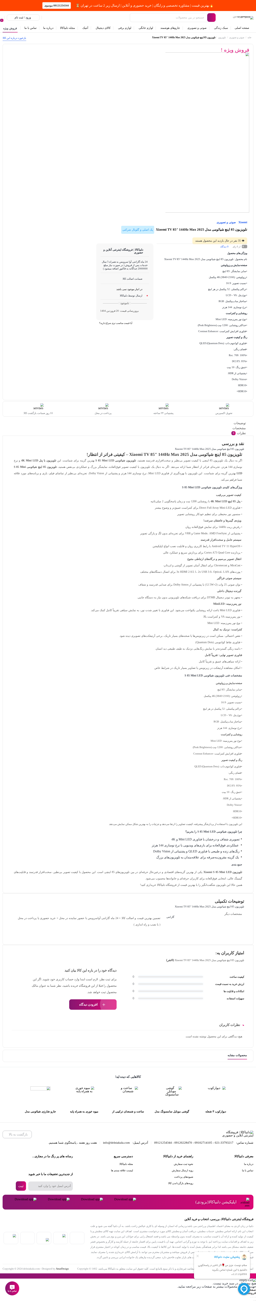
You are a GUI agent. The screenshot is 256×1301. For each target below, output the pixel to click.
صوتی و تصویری (236, 37)
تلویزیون (222, 37)
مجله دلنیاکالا (126, 1163)
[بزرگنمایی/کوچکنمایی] (255, 1297)
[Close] (1, 1276)
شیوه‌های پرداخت (183, 1176)
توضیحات (240, 423)
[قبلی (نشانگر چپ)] (255, 1300)
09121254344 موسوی (56, 5)
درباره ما (248, 1163)
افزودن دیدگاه (88, 1004)
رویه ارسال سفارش (182, 1170)
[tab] (129, 423)
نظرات (239, 433)
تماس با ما (247, 1170)
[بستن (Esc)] (250, 1297)
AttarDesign (62, 1268)
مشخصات (239, 428)
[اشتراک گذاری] (252, 1297)
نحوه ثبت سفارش (183, 1163)
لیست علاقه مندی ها (122, 1170)
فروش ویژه (10, 28)
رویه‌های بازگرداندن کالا (180, 1183)
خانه (249, 37)
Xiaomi (242, 222)
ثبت (21, 1186)
